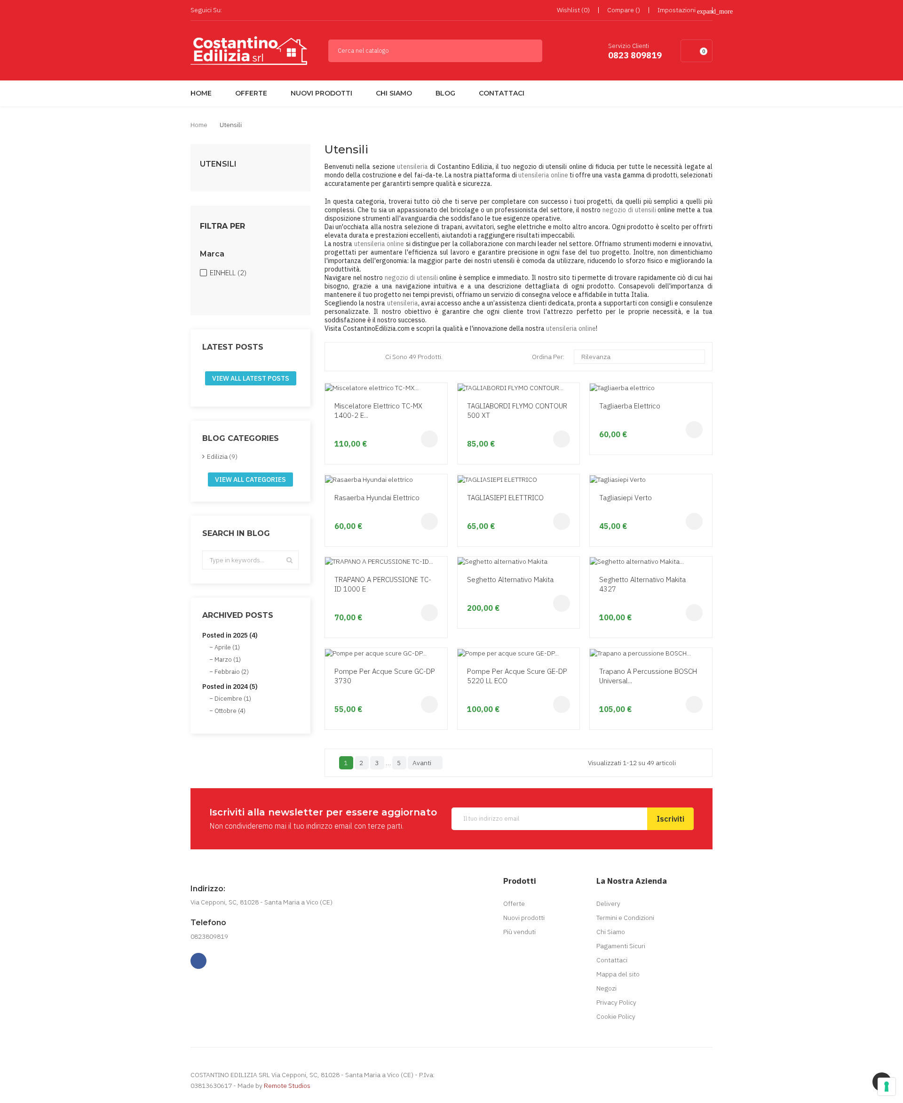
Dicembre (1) (232, 699)
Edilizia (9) (222, 456)
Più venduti (519, 931)
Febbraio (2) (231, 672)
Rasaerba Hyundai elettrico (377, 497)
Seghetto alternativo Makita (510, 579)
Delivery (608, 903)
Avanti (424, 763)
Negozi (606, 988)
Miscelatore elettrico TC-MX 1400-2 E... (378, 410)
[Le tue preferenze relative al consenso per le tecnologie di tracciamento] (886, 1086)
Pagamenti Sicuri (620, 946)
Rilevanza (638, 357)
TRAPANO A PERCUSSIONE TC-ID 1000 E (382, 584)
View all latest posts (250, 378)
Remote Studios (287, 1085)
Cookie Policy (615, 1016)
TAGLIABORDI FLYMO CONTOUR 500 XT (517, 410)
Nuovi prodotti (524, 917)
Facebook (232, 11)
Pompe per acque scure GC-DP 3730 (384, 676)
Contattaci (611, 960)
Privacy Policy (616, 1002)
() (573, 10)
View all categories (250, 479)
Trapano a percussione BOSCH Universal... (648, 676)
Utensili (218, 164)
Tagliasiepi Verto (625, 497)
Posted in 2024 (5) (230, 686)
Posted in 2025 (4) (230, 635)
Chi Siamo (610, 931)
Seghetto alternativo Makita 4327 (642, 584)
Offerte (514, 903)
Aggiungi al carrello (429, 439)
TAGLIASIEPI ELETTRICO (505, 497)
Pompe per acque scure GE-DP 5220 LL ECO (517, 676)
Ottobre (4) (230, 711)
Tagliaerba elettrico (629, 405)
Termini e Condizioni (625, 917)
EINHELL (228, 272)
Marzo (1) (227, 659)
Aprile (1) (227, 647)
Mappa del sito (618, 974)
